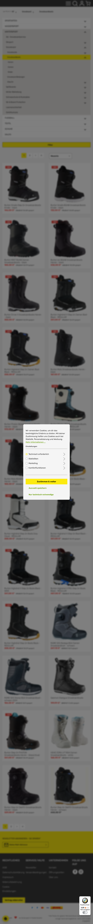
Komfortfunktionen (37, 468)
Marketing (33, 463)
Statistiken (33, 458)
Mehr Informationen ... (36, 442)
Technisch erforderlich (39, 454)
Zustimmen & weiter (46, 481)
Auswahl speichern (37, 488)
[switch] (85, 912)
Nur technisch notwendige (41, 494)
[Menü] (89, 897)
